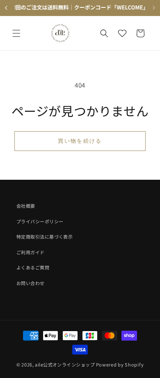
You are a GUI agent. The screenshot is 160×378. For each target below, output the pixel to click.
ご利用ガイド (30, 252)
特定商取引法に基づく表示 (44, 236)
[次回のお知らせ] (154, 8)
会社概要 (25, 205)
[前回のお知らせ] (6, 8)
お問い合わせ (30, 283)
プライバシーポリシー (39, 221)
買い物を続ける (80, 141)
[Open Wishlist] (122, 33)
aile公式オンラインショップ (65, 364)
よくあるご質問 (32, 267)
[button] (16, 33)
